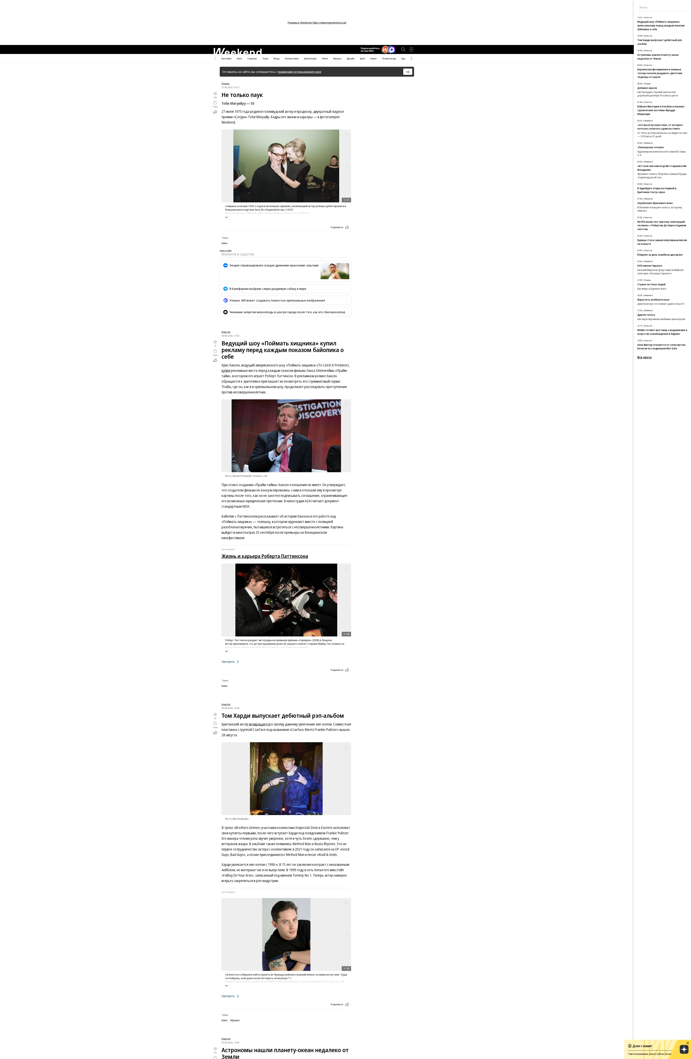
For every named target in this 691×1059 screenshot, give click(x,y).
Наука (373, 58)
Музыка (337, 58)
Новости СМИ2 (226, 250)
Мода (276, 58)
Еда (403, 58)
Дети (362, 58)
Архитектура (310, 58)
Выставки (226, 58)
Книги (325, 58)
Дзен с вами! (642, 1046)
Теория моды (389, 58)
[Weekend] (237, 51)
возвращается (260, 724)
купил (226, 370)
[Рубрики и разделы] (411, 49)
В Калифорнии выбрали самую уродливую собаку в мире (267, 289)
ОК (408, 72)
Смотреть (229, 661)
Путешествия (292, 58)
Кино (239, 58)
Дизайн (350, 58)
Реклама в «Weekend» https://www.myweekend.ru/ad (317, 22)
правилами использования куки (299, 72)
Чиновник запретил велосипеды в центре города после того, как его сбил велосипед (287, 312)
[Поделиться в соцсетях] (215, 112)
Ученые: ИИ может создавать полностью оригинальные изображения (277, 300)
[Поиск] (403, 49)
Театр (265, 58)
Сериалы (252, 58)
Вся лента (644, 357)
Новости (226, 332)
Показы (225, 83)
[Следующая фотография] (347, 166)
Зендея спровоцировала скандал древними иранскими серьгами (274, 265)
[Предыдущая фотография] (225, 166)
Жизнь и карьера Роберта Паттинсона (265, 556)
